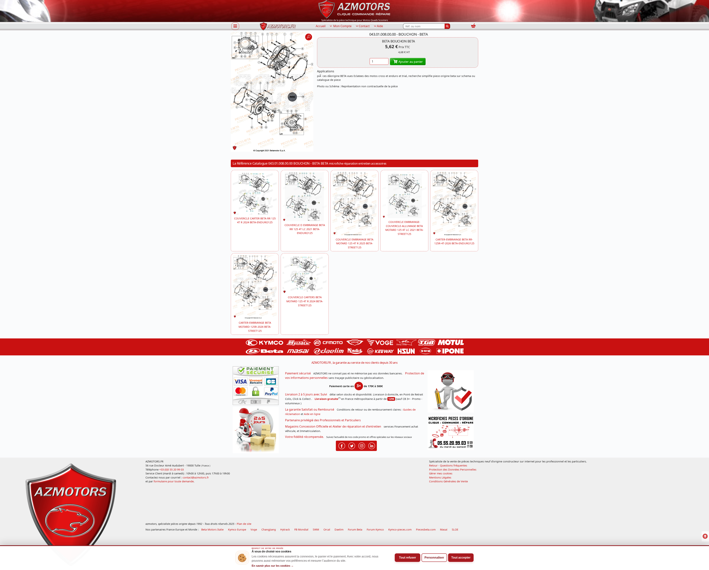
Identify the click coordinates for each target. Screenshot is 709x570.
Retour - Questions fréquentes (448, 465)
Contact (364, 26)
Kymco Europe (237, 529)
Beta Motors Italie (212, 529)
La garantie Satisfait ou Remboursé (309, 409)
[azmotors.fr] (278, 26)
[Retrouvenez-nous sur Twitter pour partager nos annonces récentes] (351, 446)
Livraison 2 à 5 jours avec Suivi (306, 394)
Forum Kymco (375, 529)
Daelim (339, 529)
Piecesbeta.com (426, 529)
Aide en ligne (312, 414)
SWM (316, 529)
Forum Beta (355, 529)
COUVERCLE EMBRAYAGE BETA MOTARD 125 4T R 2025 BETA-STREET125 (354, 243)
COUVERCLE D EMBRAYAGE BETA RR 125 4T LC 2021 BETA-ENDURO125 (305, 229)
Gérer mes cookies (440, 473)
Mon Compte (342, 26)
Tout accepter (460, 557)
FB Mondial (301, 529)
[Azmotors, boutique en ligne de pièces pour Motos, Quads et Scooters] (354, 9)
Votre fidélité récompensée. (304, 437)
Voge (254, 529)
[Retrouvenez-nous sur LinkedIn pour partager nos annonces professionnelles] (371, 446)
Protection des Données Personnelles (452, 469)
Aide (380, 26)
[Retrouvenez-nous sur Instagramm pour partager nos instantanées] (361, 446)
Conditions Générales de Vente (448, 481)
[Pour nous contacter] (452, 433)
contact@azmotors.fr (196, 477)
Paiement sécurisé (298, 373)
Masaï (443, 529)
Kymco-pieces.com (400, 529)
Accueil (321, 26)
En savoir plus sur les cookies (273, 565)
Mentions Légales (440, 477)
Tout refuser (407, 557)
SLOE (455, 529)
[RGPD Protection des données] (452, 392)
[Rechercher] (447, 26)
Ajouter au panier (410, 62)
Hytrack (285, 529)
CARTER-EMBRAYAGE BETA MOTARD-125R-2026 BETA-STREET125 (255, 326)
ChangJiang (268, 529)
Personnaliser (434, 557)
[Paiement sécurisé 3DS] (257, 386)
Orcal (326, 529)
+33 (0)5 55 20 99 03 (171, 469)
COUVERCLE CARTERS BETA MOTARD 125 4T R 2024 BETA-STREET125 (304, 301)
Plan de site (244, 524)
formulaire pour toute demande (174, 481)
